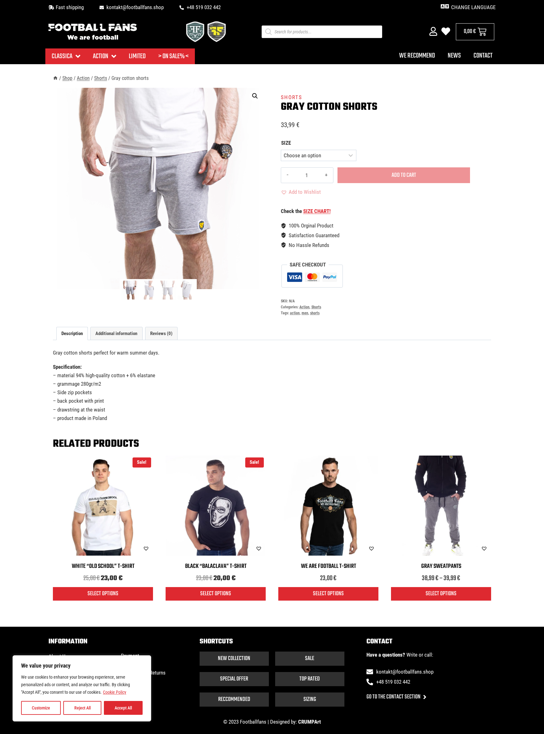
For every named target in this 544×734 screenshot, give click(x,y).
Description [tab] (72, 333)
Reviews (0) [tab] (161, 333)
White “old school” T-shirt (103, 566)
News (454, 55)
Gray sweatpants (441, 566)
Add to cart (404, 175)
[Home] (55, 78)
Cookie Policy (114, 692)
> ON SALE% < (173, 56)
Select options (103, 593)
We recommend (417, 55)
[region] (82, 688)
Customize (41, 707)
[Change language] (444, 6)
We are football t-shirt (328, 566)
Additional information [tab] (116, 333)
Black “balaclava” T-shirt (215, 566)
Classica (62, 56)
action (295, 313)
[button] (255, 96)
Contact (482, 55)
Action (100, 56)
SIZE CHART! (317, 211)
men (305, 313)
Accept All (123, 707)
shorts (315, 313)
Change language (473, 7)
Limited (137, 56)
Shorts (291, 97)
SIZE (286, 143)
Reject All (82, 707)
